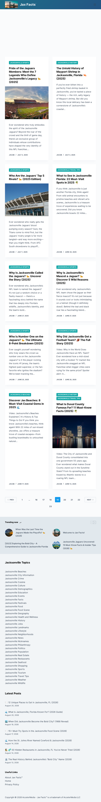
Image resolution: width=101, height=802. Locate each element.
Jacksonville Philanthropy (17, 645)
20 (65, 500)
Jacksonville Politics (15, 648)
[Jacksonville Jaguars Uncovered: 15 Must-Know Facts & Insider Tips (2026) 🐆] (56, 545)
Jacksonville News (14, 638)
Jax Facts (28, 4)
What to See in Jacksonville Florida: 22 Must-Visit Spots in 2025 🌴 (74, 179)
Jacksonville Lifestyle (15, 631)
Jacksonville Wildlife (15, 683)
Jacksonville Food (14, 606)
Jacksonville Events (15, 596)
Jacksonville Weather (15, 679)
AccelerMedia (28, 797)
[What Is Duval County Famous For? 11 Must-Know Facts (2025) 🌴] (74, 431)
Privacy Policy (12, 784)
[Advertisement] (50, 29)
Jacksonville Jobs (14, 624)
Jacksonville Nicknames (17, 641)
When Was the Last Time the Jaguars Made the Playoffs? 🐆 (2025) (30, 532)
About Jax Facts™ (14, 777)
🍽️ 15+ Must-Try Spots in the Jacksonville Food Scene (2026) (36, 731)
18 (50, 500)
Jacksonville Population (17, 651)
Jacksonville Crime (14, 578)
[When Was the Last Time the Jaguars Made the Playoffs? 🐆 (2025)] (9, 533)
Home (8, 781)
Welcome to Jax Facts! (74, 532)
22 (79, 500)
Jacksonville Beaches (20, 395)
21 (72, 500)
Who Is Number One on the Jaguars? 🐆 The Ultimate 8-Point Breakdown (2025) (26, 340)
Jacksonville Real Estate (17, 655)
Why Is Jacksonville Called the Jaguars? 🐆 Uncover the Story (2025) (26, 276)
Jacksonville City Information (19, 575)
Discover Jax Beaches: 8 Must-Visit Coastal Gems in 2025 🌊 (26, 404)
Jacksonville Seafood (15, 662)
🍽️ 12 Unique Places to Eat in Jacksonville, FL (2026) (31, 702)
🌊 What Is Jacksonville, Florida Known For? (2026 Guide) (34, 712)
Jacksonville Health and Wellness (21, 617)
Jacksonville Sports (19, 63)
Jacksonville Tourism (15, 672)
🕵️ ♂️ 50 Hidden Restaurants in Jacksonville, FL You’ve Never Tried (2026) (42, 750)
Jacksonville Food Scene (17, 610)
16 (36, 500)
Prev (12, 500)
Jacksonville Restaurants (17, 658)
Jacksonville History (67, 63)
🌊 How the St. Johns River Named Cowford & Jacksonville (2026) (38, 740)
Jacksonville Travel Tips (68, 170)
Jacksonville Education (16, 592)
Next (89, 500)
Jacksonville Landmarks (17, 627)
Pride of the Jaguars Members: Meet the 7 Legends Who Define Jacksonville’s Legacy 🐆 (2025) (25, 75)
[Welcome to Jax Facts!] (56, 533)
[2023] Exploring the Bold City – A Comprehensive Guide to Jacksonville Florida (26, 545)
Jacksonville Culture (15, 585)
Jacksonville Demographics (18, 589)
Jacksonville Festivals (15, 603)
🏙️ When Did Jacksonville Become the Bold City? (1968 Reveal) (37, 721)
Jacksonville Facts (14, 599)
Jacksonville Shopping (16, 665)
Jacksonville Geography (17, 613)
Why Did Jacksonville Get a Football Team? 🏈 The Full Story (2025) (73, 340)
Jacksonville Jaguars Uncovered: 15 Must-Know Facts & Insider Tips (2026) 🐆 (79, 545)
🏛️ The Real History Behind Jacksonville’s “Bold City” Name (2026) (38, 759)
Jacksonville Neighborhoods (19, 634)
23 (50, 506)
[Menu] (95, 4)
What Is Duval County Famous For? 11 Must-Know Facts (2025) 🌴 (74, 408)
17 (43, 500)
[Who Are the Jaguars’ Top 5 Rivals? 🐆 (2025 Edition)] (27, 199)
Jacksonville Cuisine (15, 582)
